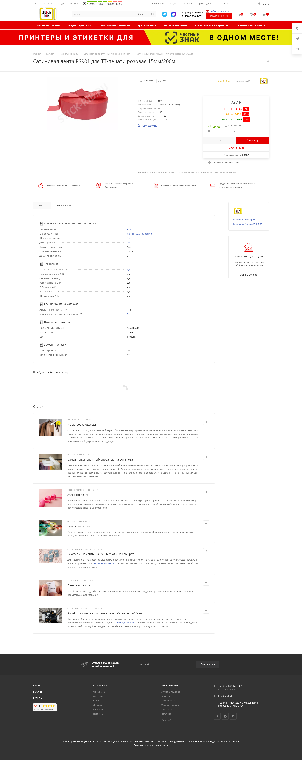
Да (128, 269)
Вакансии (98, 696)
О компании (99, 691)
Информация (170, 685)
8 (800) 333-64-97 (192, 16)
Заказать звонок (219, 16)
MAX (225, 716)
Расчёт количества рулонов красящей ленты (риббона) (105, 613)
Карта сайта (167, 720)
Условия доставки (170, 705)
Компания (100, 685)
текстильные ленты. (104, 563)
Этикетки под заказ (170, 691)
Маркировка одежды (81, 424)
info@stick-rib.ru (227, 696)
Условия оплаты (169, 700)
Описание (42, 205)
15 (128, 238)
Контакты (98, 709)
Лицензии (98, 705)
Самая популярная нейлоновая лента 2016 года (100, 459)
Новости (165, 696)
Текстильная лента (80, 526)
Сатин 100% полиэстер (139, 233)
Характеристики (65, 205)
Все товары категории (244, 219)
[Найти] (152, 14)
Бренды (37, 698)
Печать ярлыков (78, 585)
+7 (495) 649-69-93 (192, 12)
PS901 (130, 229)
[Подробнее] (206, 422)
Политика (166, 713)
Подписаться (207, 664)
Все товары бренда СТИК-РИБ (247, 224)
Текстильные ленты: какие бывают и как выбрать (101, 554)
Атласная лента (77, 495)
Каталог (38, 685)
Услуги (37, 691)
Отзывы (97, 700)
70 (128, 314)
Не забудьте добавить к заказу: (51, 372)
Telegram (217, 716)
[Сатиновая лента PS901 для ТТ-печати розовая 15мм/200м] (82, 103)
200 (129, 242)
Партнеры (98, 713)
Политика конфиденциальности (151, 745)
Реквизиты (166, 709)
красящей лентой (125, 622)
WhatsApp (233, 716)
